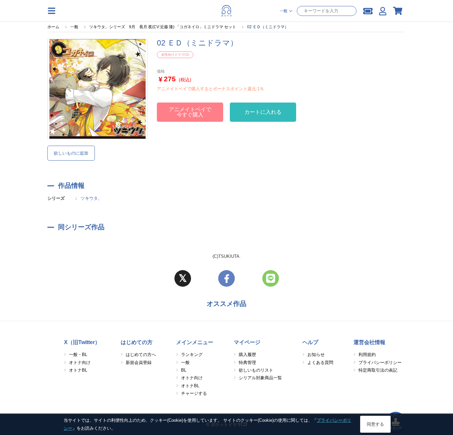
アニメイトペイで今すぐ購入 (190, 112)
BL (183, 370)
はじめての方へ (141, 354)
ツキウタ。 (91, 198)
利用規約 (367, 354)
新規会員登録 (139, 362)
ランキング (192, 354)
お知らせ (316, 354)
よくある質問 (320, 362)
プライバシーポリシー (380, 362)
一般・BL (78, 354)
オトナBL (78, 370)
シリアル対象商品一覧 (260, 377)
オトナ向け (80, 362)
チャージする (194, 393)
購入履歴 (247, 354)
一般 (185, 362)
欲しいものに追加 (71, 153)
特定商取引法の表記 (377, 370)
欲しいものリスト (256, 370)
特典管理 (247, 362)
